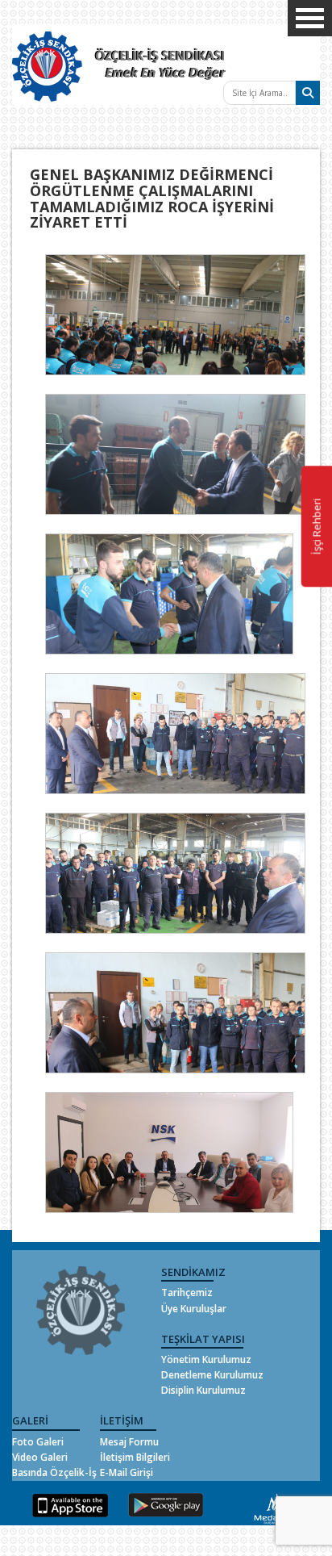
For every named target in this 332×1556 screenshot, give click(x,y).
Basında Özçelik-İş (54, 1472)
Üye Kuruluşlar (193, 1308)
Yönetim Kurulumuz (206, 1359)
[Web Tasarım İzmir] (273, 1508)
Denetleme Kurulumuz (212, 1375)
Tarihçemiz (187, 1292)
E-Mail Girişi (126, 1472)
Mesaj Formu (129, 1442)
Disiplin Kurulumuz (203, 1390)
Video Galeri (40, 1457)
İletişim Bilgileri (135, 1457)
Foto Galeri (38, 1442)
